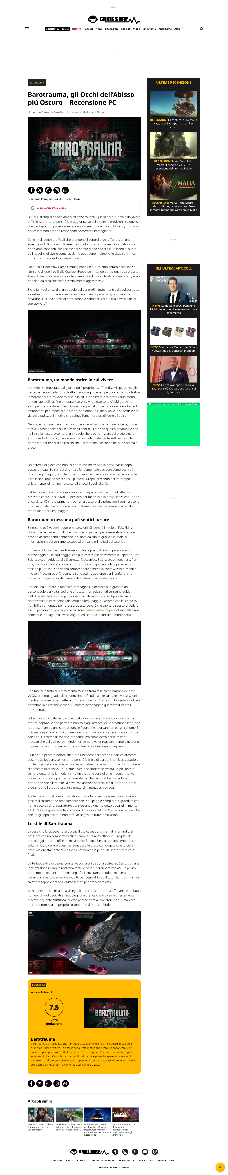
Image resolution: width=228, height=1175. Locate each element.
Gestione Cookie (165, 1160)
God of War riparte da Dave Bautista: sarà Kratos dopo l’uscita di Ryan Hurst (174, 388)
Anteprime (165, 29)
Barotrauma (37, 82)
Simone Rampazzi (42, 199)
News (99, 29)
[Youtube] (146, 1151)
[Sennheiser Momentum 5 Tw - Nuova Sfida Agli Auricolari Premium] (173, 330)
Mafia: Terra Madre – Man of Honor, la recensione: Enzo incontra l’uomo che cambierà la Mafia (173, 206)
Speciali (126, 29)
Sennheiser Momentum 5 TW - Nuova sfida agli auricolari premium (173, 348)
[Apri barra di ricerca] (201, 29)
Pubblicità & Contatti (77, 1160)
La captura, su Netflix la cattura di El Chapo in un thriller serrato (173, 123)
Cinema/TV (149, 29)
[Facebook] (116, 1151)
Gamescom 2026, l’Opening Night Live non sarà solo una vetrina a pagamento (173, 309)
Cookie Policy (145, 1160)
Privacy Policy (126, 1160)
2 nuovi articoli (57, 29)
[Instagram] (126, 1151)
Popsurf (88, 29)
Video (136, 29)
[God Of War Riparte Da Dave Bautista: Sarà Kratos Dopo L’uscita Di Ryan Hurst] (173, 368)
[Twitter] (136, 1151)
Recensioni (111, 29)
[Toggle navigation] (27, 29)
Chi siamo (56, 1160)
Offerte (76, 29)
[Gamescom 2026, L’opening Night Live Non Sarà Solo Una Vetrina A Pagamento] (173, 289)
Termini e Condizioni (103, 1160)
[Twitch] (155, 1151)
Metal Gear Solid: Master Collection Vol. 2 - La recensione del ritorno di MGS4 (173, 165)
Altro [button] (177, 29)
